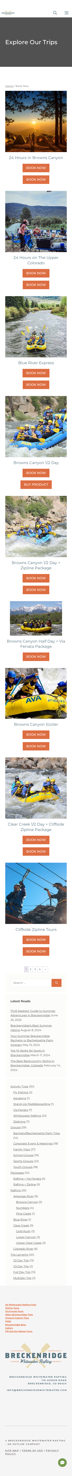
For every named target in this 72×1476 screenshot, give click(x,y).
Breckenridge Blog (15, 1324)
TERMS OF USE (32, 1450)
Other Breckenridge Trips (19, 1314)
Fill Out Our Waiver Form (19, 1331)
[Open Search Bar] (55, 13)
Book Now (36, 168)
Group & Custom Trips (17, 1318)
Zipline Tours (12, 1308)
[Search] (57, 983)
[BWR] (8, 13)
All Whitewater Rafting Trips (20, 1304)
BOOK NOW (36, 179)
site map (12, 1450)
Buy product (36, 484)
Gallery (9, 1328)
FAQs (8, 1321)
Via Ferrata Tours (14, 1311)
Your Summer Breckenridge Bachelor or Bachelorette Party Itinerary (31, 1040)
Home (9, 86)
